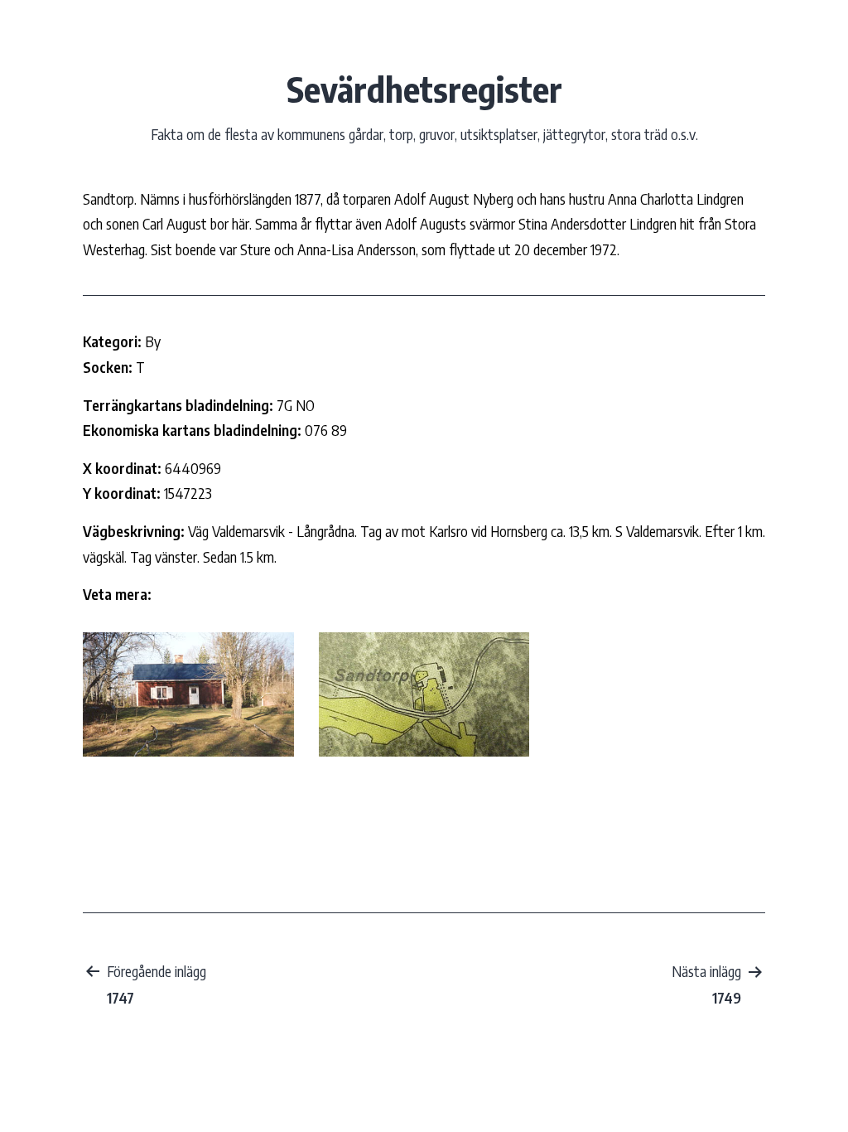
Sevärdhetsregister (424, 88)
